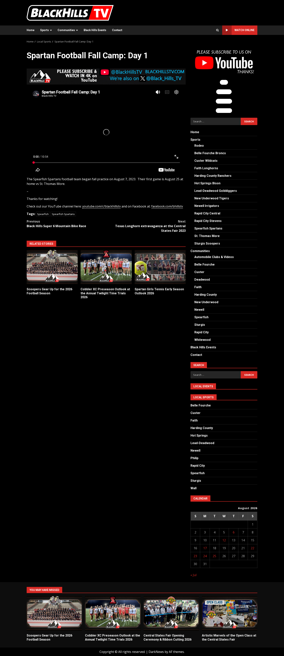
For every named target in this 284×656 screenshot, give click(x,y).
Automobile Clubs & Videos (214, 257)
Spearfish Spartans (63, 214)
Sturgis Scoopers (207, 243)
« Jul (193, 575)
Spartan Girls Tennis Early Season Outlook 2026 (160, 267)
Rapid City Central (207, 213)
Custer (199, 272)
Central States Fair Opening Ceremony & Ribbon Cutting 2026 (171, 613)
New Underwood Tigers (211, 198)
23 (195, 556)
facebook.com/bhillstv (167, 206)
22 (252, 548)
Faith (198, 287)
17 (205, 548)
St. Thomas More (207, 236)
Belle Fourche (204, 264)
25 (214, 556)
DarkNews (156, 652)
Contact (117, 30)
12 (224, 540)
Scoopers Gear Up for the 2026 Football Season (52, 267)
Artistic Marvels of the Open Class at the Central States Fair (229, 613)
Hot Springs (199, 435)
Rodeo (199, 145)
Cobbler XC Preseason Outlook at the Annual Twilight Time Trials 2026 (106, 267)
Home (30, 30)
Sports (44, 30)
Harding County (205, 294)
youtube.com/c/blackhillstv (101, 206)
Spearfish (43, 214)
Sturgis (199, 325)
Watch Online (244, 30)
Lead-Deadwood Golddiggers (215, 191)
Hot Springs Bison (207, 183)
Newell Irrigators (206, 206)
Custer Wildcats (206, 161)
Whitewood (202, 340)
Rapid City (201, 332)
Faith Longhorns (206, 168)
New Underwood (206, 302)
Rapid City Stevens (208, 221)
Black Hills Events (95, 30)
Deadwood (202, 279)
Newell (199, 309)
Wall (193, 488)
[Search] (217, 30)
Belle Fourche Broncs (210, 153)
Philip (194, 458)
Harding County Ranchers (212, 176)
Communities (66, 30)
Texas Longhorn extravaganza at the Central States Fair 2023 (150, 226)
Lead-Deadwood (202, 443)
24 (205, 556)
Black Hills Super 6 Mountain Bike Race (56, 223)
